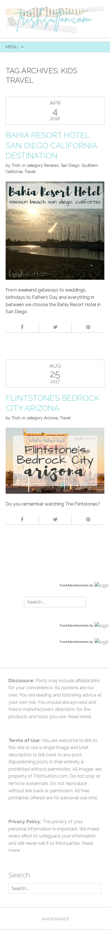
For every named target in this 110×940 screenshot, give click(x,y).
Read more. (80, 716)
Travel (30, 171)
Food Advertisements (74, 585)
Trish (16, 165)
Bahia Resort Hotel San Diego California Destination (51, 145)
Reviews (51, 165)
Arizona (51, 418)
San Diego (70, 165)
